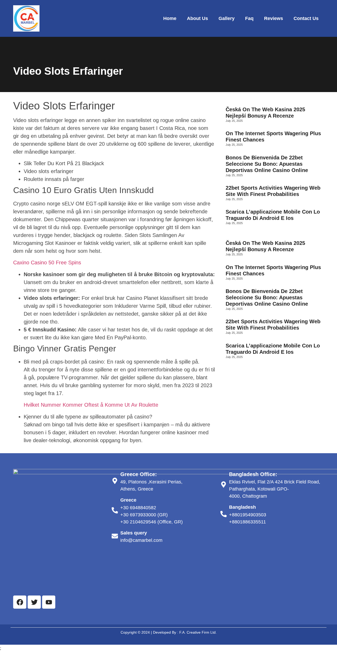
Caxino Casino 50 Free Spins (47, 262)
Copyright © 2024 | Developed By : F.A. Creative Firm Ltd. (169, 632)
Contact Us (306, 18)
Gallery (227, 18)
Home (169, 18)
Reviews (273, 18)
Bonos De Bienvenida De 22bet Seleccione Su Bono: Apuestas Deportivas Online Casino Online (267, 164)
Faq (249, 18)
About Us (197, 18)
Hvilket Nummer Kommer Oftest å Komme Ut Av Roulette (91, 405)
